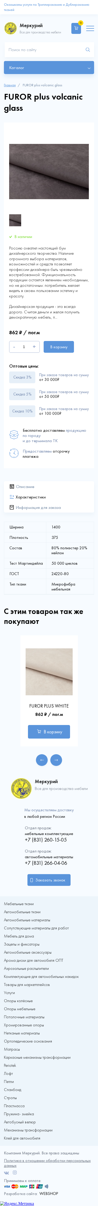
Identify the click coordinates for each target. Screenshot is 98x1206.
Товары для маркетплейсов (27, 984)
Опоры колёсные (18, 1000)
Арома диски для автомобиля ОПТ (33, 960)
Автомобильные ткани (22, 912)
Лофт (8, 1073)
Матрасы (12, 1049)
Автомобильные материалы (27, 920)
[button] (42, 760)
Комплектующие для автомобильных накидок (41, 976)
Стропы (10, 1097)
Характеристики (31, 497)
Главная (10, 85)
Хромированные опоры (24, 1025)
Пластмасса (14, 1106)
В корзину (58, 346)
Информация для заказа (38, 507)
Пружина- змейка (19, 1114)
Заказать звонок (50, 880)
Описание (25, 486)
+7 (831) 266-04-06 (46, 863)
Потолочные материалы (24, 1017)
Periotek (10, 1065)
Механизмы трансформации (28, 1130)
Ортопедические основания (28, 1041)
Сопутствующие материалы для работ (36, 928)
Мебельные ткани (19, 904)
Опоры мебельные (19, 1009)
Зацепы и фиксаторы (21, 944)
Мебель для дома (19, 936)
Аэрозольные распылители (26, 968)
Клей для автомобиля (22, 1138)
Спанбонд (12, 1089)
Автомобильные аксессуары (27, 952)
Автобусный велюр (20, 1122)
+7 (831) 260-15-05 (46, 840)
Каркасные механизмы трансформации (37, 1057)
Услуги (9, 992)
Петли (9, 1081)
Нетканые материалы (22, 1033)
